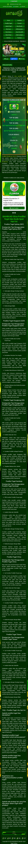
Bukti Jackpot (19, 34)
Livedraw (19, 20)
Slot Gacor (8, 29)
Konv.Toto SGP (19, 32)
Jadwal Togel (8, 26)
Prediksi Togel (8, 23)
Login (6, 58)
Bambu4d (17, 240)
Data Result (19, 26)
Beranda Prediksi (8, 64)
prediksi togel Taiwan (7, 647)
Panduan (19, 37)
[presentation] (13, 213)
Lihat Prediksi (14, 208)
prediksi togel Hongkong (19, 408)
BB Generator (19, 29)
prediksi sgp (11, 367)
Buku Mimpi (8, 34)
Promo (14, 58)
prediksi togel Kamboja (8, 494)
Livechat (23, 6)
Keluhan (8, 37)
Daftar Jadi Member (7, 6)
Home (8, 20)
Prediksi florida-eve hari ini (9, 156)
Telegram (16, 6)
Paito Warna (8, 32)
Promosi (19, 23)
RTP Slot (22, 58)
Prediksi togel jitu (7, 294)
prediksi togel (21, 262)
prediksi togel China (20, 568)
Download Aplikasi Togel (15, 4)
